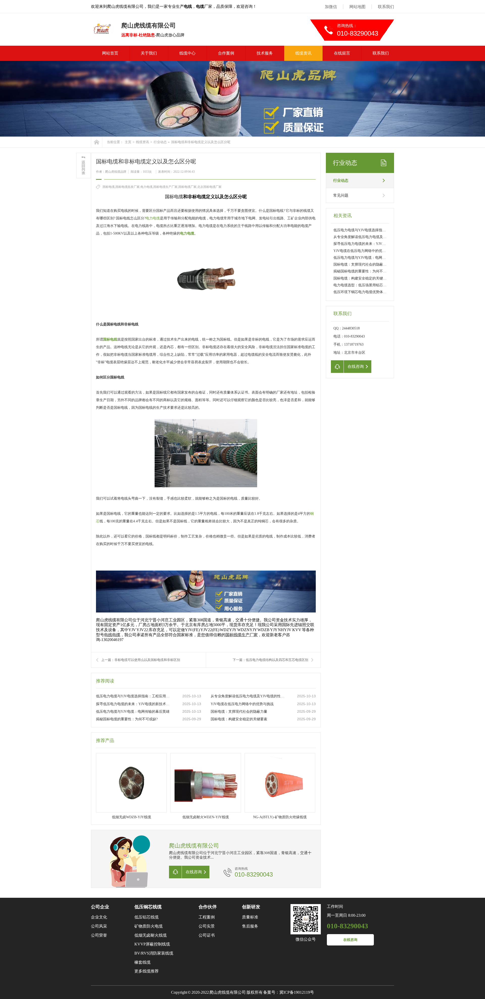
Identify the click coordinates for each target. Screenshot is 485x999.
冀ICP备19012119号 (296, 992)
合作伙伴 (208, 906)
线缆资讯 (303, 53)
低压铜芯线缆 (148, 906)
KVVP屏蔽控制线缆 (152, 944)
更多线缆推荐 (146, 971)
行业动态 (160, 142)
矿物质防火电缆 (148, 926)
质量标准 (250, 917)
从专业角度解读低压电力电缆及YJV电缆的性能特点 (249, 696)
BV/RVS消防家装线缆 (153, 953)
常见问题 (340, 195)
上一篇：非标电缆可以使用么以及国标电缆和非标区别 (140, 660)
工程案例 (207, 917)
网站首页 (110, 53)
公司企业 (100, 906)
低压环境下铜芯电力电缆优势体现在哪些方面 (368, 292)
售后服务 (250, 926)
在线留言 (342, 53)
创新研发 (251, 906)
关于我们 (149, 53)
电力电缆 (153, 218)
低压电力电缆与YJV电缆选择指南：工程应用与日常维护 (134, 696)
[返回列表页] (83, 165)
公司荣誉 (99, 935)
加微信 (331, 7)
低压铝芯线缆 (146, 917)
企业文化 (99, 917)
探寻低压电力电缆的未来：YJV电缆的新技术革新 (134, 704)
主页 (128, 142)
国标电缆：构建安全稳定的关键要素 (239, 719)
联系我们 (386, 7)
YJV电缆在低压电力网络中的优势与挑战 (242, 704)
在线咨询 (350, 940)
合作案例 (226, 53)
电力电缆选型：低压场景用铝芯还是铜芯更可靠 (370, 285)
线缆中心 (187, 53)
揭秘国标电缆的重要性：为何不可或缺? (127, 719)
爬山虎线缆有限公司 (114, 620)
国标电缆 (174, 196)
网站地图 (357, 7)
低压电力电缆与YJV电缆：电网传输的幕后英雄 (132, 711)
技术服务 (265, 53)
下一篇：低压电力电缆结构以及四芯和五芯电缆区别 (270, 660)
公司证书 (207, 935)
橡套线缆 (142, 962)
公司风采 (99, 926)
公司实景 (207, 926)
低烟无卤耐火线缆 (150, 935)
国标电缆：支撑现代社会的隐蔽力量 (239, 711)
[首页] (96, 142)
